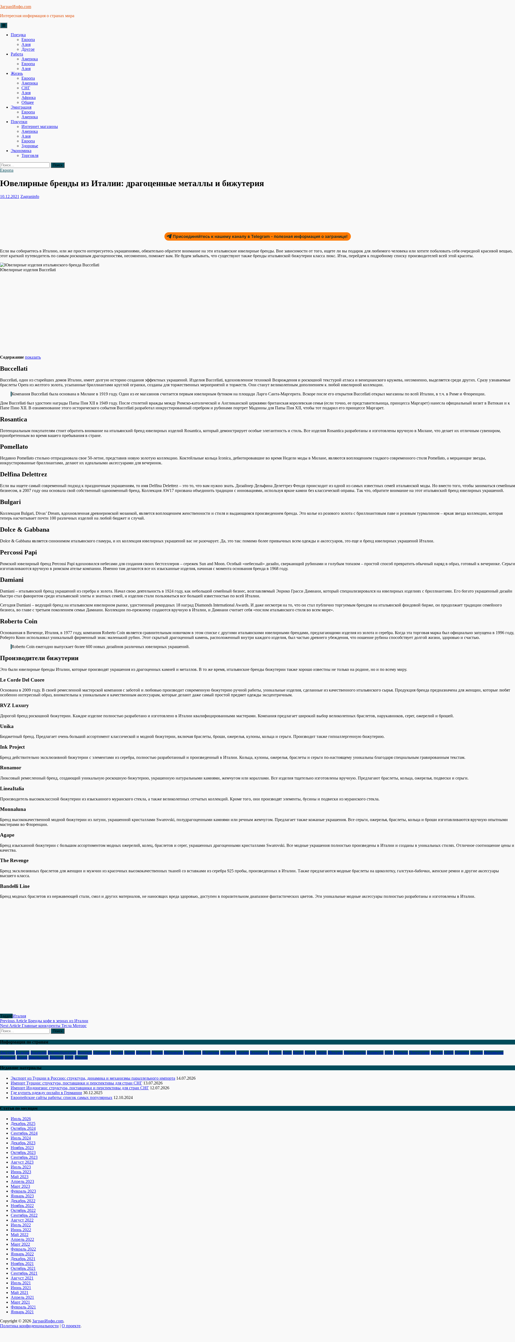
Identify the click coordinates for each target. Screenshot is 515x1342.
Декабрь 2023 (23, 1143)
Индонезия (173, 1052)
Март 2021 (20, 1302)
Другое (28, 49)
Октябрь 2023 (23, 1152)
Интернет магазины (39, 126)
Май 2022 (19, 1234)
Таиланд (462, 1052)
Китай (298, 1052)
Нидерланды (355, 1052)
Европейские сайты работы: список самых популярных (61, 1097)
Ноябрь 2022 (22, 1205)
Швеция (57, 1057)
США (449, 1052)
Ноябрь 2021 (22, 1263)
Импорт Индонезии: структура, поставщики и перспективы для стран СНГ (80, 1088)
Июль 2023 (21, 1167)
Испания (227, 1052)
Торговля (29, 155)
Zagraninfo (29, 196)
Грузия (117, 1052)
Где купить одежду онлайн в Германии (46, 1092)
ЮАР (69, 1057)
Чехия (22, 1057)
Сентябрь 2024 (24, 1133)
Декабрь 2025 (23, 1123)
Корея (310, 1052)
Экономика (21, 150)
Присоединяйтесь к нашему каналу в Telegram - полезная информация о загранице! (260, 236)
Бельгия (23, 1052)
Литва (321, 1052)
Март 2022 (20, 1244)
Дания (129, 1052)
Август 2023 (22, 1162)
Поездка (18, 34)
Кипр (287, 1052)
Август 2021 (22, 1278)
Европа (28, 39)
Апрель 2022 (22, 1239)
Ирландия (192, 1052)
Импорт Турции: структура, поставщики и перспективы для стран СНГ (76, 1083)
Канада (275, 1052)
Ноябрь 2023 (22, 1147)
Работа (17, 54)
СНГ (25, 88)
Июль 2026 (21, 1118)
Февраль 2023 (23, 1191)
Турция (476, 1052)
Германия (101, 1052)
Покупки (19, 121)
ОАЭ (389, 1052)
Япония (81, 1057)
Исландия (210, 1052)
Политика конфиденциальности (29, 1325)
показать (33, 357)
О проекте (71, 1325)
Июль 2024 (21, 1138)
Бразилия (39, 1052)
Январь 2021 (22, 1312)
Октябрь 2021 (23, 1268)
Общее (27, 102)
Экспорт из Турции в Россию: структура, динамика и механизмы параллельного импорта (93, 1078)
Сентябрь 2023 (24, 1157)
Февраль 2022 (23, 1249)
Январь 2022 (22, 1254)
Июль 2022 (21, 1225)
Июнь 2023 (21, 1172)
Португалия (419, 1052)
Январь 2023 (22, 1196)
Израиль (143, 1052)
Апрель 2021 (22, 1297)
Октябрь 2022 (23, 1210)
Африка (28, 97)
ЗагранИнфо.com (15, 6)
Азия (26, 44)
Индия (157, 1052)
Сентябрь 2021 (24, 1273)
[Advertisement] (97, 213)
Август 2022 (22, 1220)
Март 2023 (20, 1186)
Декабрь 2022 (23, 1200)
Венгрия (85, 1052)
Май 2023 (19, 1176)
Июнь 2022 (21, 1229)
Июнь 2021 (21, 1287)
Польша (401, 1052)
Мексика (335, 1052)
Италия (19, 1016)
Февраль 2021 (23, 1307)
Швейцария (38, 1057)
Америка (29, 59)
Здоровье (29, 146)
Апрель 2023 (22, 1181)
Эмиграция (21, 107)
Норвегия (375, 1052)
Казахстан (259, 1052)
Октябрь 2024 (23, 1128)
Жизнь (17, 73)
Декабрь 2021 (23, 1258)
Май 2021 (19, 1292)
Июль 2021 (21, 1283)
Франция (8, 1057)
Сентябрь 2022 (24, 1215)
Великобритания (62, 1052)
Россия (437, 1052)
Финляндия (493, 1052)
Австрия (7, 1052)
